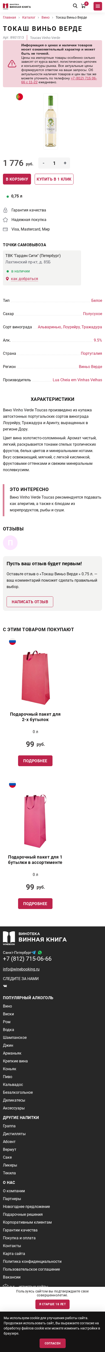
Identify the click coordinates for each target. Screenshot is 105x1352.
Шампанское (15, 1037)
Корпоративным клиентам (27, 1222)
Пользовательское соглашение (31, 1269)
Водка (8, 1029)
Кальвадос (13, 1084)
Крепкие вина (15, 1061)
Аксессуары (14, 1108)
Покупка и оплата (19, 1238)
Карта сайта (14, 1253)
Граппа (9, 1126)
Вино (7, 1006)
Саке (7, 1157)
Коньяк (9, 1069)
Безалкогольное (18, 1092)
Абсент (9, 1141)
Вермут (9, 1149)
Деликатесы (14, 1100)
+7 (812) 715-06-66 (27, 958)
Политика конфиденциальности (32, 1261)
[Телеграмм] (33, 952)
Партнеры (12, 1198)
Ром (6, 1022)
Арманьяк (12, 1053)
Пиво (7, 1076)
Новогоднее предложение (26, 1206)
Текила (9, 1173)
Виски (8, 1014)
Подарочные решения (23, 1214)
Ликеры (10, 1165)
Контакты (12, 1245)
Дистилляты (14, 1133)
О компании (14, 1191)
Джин (8, 1045)
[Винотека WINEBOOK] (17, 6)
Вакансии (12, 1277)
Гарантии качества (20, 1230)
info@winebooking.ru (21, 969)
